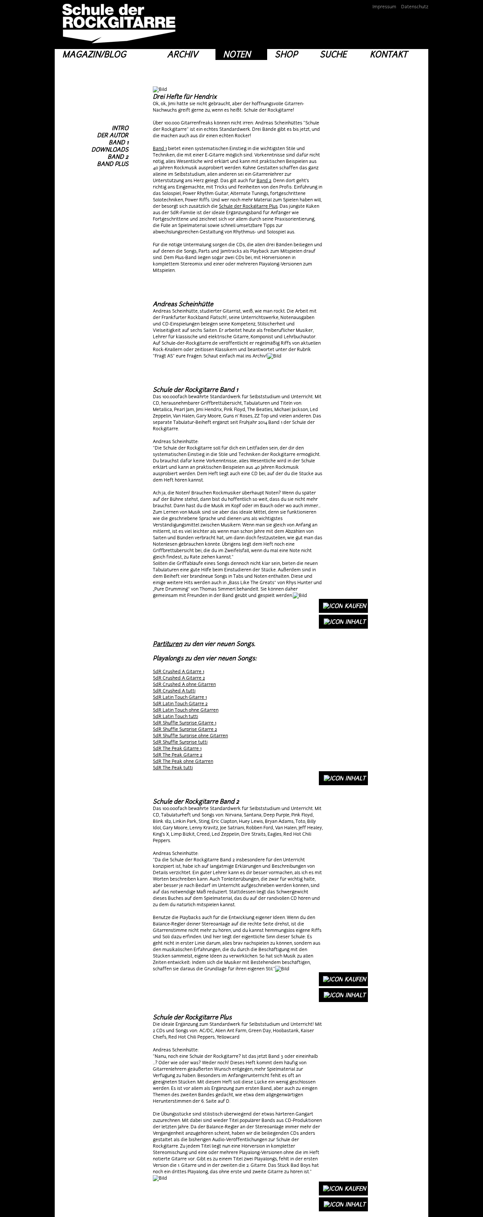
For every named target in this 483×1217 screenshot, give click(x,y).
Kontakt (388, 54)
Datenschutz (414, 7)
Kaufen (355, 605)
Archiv (182, 54)
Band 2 (264, 181)
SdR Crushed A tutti (174, 691)
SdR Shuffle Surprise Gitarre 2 (185, 729)
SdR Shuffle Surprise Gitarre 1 (184, 723)
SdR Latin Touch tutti (175, 717)
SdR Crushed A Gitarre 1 (178, 672)
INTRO (120, 128)
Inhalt (355, 621)
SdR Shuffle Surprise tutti (180, 742)
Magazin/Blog (94, 54)
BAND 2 (118, 156)
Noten (237, 54)
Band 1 (160, 149)
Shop (286, 54)
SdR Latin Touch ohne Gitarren (185, 710)
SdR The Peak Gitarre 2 (177, 755)
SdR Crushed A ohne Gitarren (184, 684)
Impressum (384, 7)
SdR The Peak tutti (173, 768)
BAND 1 (118, 142)
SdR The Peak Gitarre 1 (177, 749)
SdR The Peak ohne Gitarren (183, 761)
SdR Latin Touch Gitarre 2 (180, 704)
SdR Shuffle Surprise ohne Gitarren (190, 736)
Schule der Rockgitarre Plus (248, 206)
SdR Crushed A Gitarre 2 (179, 678)
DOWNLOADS (109, 149)
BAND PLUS (112, 163)
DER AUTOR (112, 135)
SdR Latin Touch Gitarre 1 (180, 697)
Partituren (167, 644)
